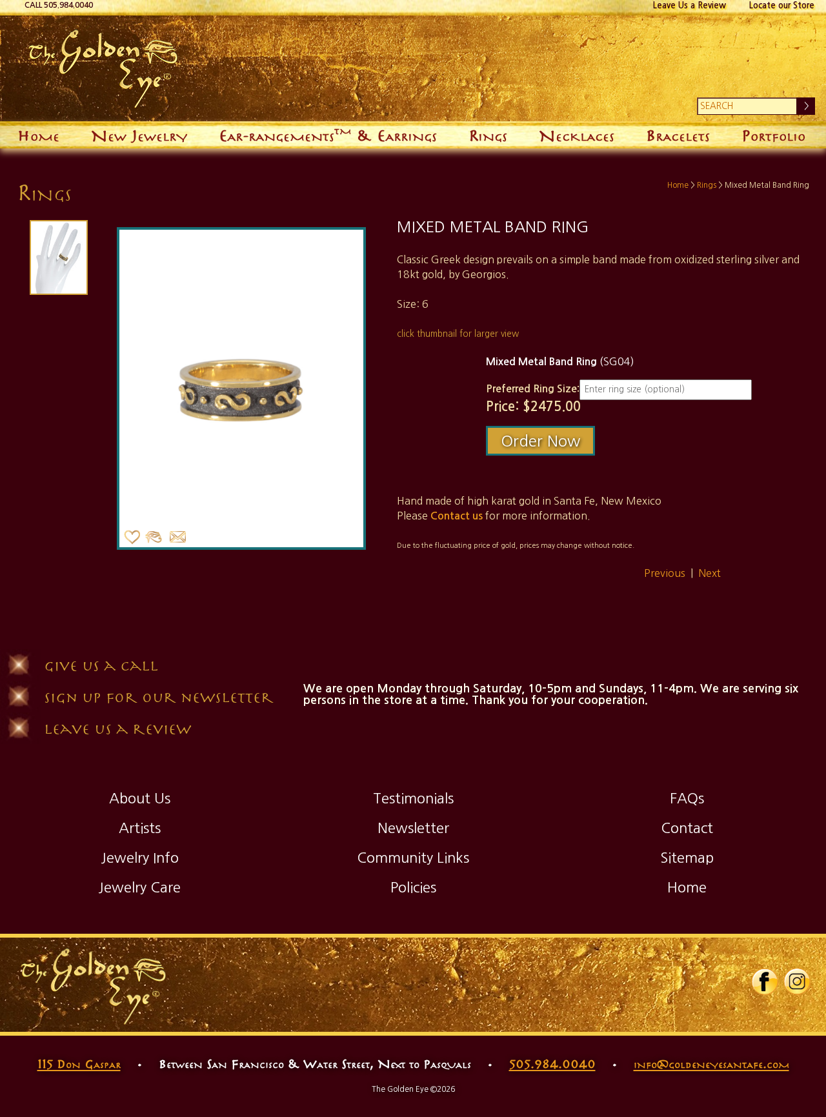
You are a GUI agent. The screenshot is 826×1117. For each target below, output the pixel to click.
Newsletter (413, 828)
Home (38, 134)
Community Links (413, 857)
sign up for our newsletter (159, 696)
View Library (153, 537)
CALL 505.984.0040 (59, 5)
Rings (487, 134)
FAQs (687, 798)
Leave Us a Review (689, 5)
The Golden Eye (404, 68)
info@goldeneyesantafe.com (711, 1063)
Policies (413, 887)
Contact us (456, 516)
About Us (139, 798)
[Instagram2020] (797, 992)
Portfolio (773, 134)
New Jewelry (139, 134)
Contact (687, 828)
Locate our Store (781, 5)
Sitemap (687, 857)
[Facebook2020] (764, 992)
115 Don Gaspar (79, 1063)
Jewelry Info (140, 857)
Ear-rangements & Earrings (328, 133)
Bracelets (678, 134)
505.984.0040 (552, 1063)
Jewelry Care (139, 887)
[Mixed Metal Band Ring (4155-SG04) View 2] (57, 257)
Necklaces (576, 134)
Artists (140, 828)
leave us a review (117, 728)
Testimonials (413, 798)
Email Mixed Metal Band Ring (178, 537)
